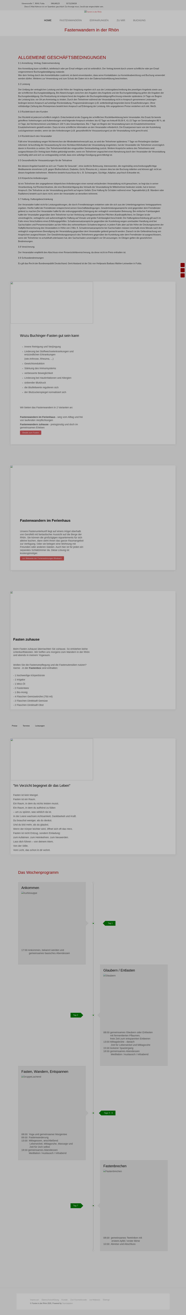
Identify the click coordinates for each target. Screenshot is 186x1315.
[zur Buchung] (183, 270)
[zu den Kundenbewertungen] (183, 275)
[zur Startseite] (183, 265)
